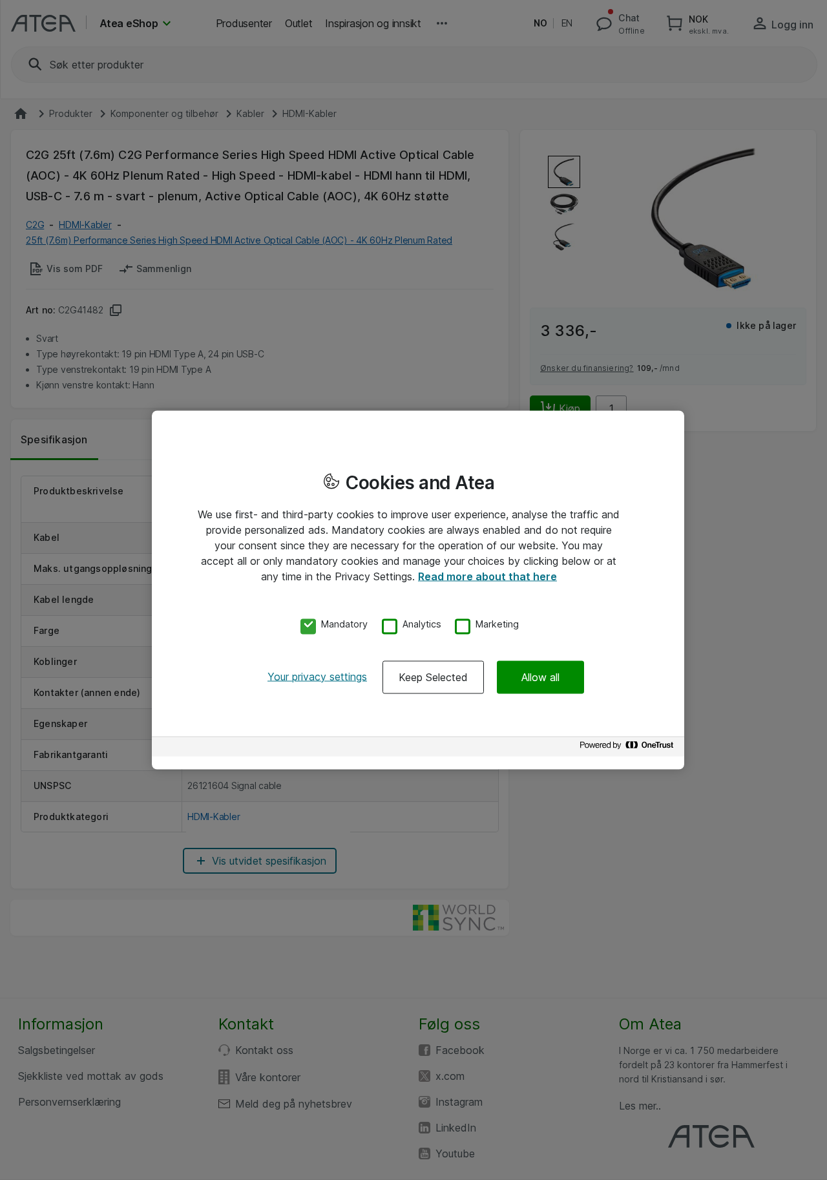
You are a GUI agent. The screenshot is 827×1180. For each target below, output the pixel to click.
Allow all (540, 676)
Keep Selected (433, 676)
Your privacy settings (317, 675)
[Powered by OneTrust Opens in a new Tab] (629, 748)
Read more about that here (487, 576)
